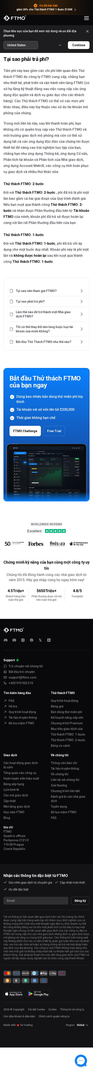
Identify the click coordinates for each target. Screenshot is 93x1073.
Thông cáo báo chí (64, 763)
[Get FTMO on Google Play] (38, 993)
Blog (6, 817)
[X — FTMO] (40, 640)
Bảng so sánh (60, 745)
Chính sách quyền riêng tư (54, 1016)
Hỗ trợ (13, 706)
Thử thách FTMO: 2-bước (68, 740)
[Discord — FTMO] (5, 640)
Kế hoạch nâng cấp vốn (67, 717)
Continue (78, 45)
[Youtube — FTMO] (14, 640)
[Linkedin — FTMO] (49, 640)
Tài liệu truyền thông (23, 717)
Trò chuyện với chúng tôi (26, 666)
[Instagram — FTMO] (23, 640)
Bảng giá (57, 706)
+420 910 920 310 (21, 683)
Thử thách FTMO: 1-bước (68, 734)
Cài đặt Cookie (36, 1009)
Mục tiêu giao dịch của (67, 729)
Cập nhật (9, 801)
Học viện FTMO (13, 812)
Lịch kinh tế (11, 789)
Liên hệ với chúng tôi (65, 779)
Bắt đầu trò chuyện (22, 672)
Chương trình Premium (67, 723)
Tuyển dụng (59, 806)
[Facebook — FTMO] (31, 640)
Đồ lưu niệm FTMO (21, 723)
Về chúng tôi (59, 774)
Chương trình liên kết (65, 791)
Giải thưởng (59, 785)
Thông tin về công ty (72, 1009)
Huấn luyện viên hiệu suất (21, 778)
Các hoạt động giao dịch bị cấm (20, 765)
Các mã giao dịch (15, 795)
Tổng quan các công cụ (19, 773)
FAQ (11, 700)
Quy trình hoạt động (22, 712)
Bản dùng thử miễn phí (66, 712)
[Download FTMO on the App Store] (13, 993)
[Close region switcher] (87, 31)
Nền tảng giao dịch (16, 806)
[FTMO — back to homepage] (14, 18)
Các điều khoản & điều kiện (19, 1016)
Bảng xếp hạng (13, 784)
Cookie (52, 1009)
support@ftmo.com (23, 677)
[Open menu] (86, 18)
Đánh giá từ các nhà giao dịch (68, 799)
